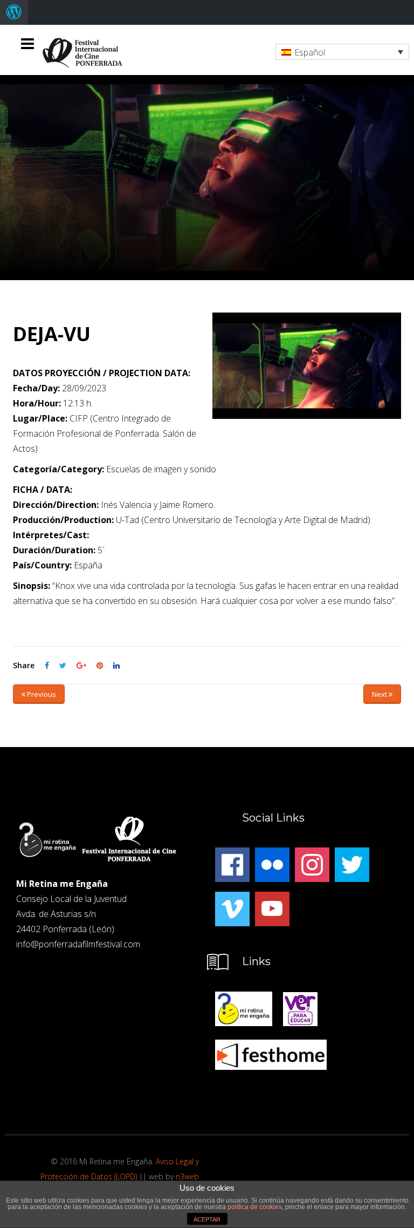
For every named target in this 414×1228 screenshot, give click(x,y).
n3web (187, 1176)
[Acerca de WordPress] (14, 12)
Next (380, 694)
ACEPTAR (207, 1219)
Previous (40, 694)
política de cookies (254, 1207)
